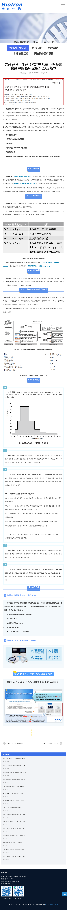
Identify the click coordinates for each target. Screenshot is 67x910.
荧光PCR (49, 42)
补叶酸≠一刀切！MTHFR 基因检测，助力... (15, 772)
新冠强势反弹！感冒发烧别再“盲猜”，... (14, 793)
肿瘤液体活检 (21, 53)
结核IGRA (37, 48)
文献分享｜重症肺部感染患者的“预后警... (14, 779)
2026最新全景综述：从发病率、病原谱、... (14, 800)
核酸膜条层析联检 (43, 53)
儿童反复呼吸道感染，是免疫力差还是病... (14, 856)
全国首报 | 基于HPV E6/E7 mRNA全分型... (14, 828)
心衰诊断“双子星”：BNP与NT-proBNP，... (15, 758)
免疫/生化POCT (17, 48)
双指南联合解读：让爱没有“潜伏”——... (14, 842)
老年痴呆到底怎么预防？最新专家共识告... (14, 765)
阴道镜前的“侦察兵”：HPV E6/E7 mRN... (14, 835)
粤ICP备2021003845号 (51, 904)
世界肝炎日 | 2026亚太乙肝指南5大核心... (14, 786)
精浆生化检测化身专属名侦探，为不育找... (14, 814)
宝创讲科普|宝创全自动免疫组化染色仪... (14, 849)
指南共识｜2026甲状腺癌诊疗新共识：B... (14, 807)
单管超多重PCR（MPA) (25, 42)
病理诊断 (53, 48)
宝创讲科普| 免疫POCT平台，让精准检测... (14, 821)
